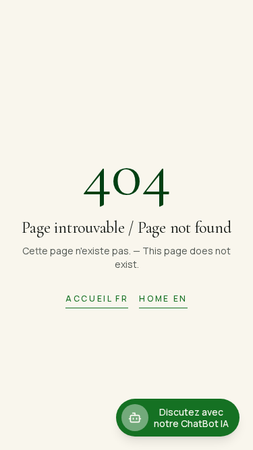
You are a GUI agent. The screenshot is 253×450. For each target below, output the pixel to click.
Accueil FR (96, 298)
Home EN (163, 298)
